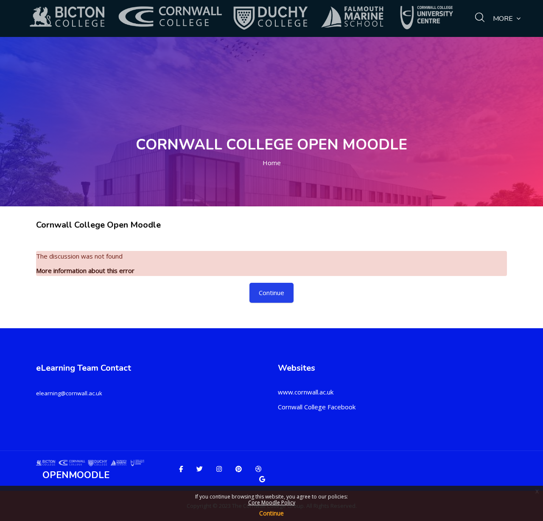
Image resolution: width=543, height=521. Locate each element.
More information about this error (85, 270)
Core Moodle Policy (271, 502)
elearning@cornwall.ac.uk (69, 393)
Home (272, 162)
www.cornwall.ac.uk (305, 392)
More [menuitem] (503, 18)
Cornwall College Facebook (316, 407)
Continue (271, 513)
